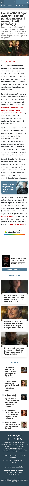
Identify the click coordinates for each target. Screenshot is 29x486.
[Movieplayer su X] (11, 439)
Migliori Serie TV (20, 6)
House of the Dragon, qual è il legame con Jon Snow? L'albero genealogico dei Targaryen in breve (14, 351)
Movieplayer (4, 9)
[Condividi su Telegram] (13, 61)
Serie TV (11, 9)
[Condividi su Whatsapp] (10, 61)
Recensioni (9, 6)
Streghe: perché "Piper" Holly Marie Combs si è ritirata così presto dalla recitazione (12, 414)
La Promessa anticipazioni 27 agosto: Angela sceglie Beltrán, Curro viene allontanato (10, 372)
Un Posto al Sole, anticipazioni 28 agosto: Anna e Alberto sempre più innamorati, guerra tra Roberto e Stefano (12, 400)
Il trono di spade (7, 216)
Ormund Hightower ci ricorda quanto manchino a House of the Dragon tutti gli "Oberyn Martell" (14, 325)
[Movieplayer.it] (10, 2)
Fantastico (14, 263)
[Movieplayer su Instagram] (14, 439)
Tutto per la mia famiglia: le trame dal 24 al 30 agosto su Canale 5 (12, 425)
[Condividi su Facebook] (2, 61)
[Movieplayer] (14, 436)
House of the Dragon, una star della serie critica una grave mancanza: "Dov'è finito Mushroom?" (14, 298)
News (3, 6)
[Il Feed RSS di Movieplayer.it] (20, 439)
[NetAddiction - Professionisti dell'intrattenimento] (18, 467)
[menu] (2, 2)
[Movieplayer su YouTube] (17, 439)
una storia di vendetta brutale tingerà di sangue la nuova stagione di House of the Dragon (13, 110)
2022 (17, 260)
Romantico (21, 263)
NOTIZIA (3, 58)
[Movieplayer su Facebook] (8, 439)
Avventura (14, 262)
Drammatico (21, 262)
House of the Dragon (17, 224)
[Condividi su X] (6, 61)
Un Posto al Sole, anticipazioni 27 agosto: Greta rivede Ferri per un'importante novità (12, 386)
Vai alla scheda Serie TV (14, 269)
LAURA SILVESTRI (10, 58)
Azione (22, 260)
